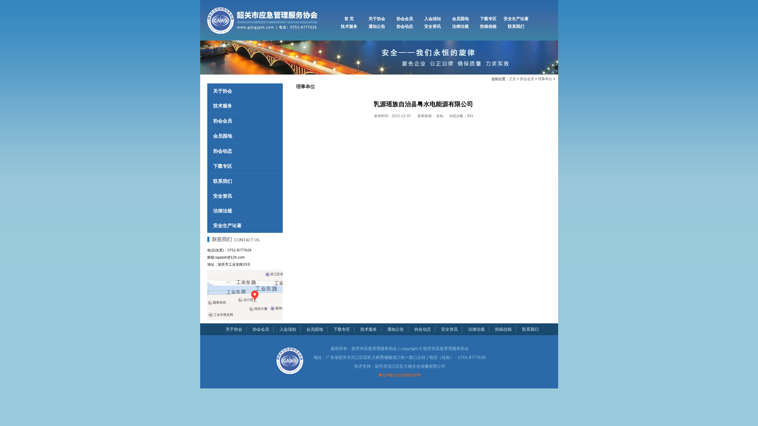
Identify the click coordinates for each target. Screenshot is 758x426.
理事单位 (545, 79)
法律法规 (460, 26)
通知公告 (377, 26)
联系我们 (516, 26)
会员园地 (460, 18)
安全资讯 (432, 26)
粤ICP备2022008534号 (399, 375)
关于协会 (377, 18)
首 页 (349, 18)
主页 (512, 79)
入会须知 (432, 18)
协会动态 (404, 26)
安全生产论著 (516, 18)
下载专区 (488, 18)
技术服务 (349, 26)
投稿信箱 (488, 26)
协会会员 (404, 18)
